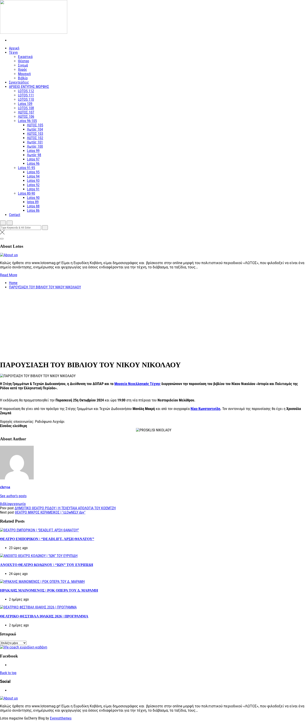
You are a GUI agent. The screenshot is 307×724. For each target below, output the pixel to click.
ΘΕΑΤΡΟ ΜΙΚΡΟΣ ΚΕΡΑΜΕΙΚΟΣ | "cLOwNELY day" (50, 512)
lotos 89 (33, 202)
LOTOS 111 (26, 95)
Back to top (8, 673)
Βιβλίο (23, 78)
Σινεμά (23, 65)
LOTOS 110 (26, 99)
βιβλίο (4, 504)
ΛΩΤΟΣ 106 (26, 116)
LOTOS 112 (26, 91)
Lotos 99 (33, 151)
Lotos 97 (33, 159)
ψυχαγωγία (17, 504)
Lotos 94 (33, 176)
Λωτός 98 (34, 155)
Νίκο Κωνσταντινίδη (205, 409)
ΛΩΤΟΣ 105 (35, 125)
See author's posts (13, 496)
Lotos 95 (33, 172)
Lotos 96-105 (27, 121)
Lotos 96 (33, 163)
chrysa (5, 487)
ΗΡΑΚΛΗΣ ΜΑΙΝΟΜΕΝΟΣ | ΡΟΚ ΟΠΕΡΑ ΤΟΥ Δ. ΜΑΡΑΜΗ (49, 590)
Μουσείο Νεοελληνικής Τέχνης (137, 384)
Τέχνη (13, 52)
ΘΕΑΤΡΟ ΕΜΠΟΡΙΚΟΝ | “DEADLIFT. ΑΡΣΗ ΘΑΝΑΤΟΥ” (47, 539)
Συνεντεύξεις (19, 82)
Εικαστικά (25, 57)
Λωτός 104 (35, 129)
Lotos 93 (33, 180)
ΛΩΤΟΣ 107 (26, 112)
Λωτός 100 (35, 146)
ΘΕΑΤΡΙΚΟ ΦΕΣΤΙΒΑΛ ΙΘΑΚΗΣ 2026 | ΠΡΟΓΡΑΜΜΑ (44, 616)
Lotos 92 (33, 185)
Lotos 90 (33, 198)
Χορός (22, 69)
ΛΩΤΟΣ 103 (35, 133)
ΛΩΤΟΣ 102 (35, 138)
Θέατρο (23, 61)
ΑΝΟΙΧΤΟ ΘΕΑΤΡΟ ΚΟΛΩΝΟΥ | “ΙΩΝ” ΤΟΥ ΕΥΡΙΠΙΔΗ (46, 565)
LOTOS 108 (26, 108)
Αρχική (14, 48)
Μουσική (24, 74)
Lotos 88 (33, 206)
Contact (14, 215)
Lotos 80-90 (26, 193)
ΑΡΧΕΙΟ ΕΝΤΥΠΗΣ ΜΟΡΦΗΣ (29, 87)
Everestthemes (60, 718)
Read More (8, 275)
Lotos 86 (33, 210)
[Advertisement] (153, 324)
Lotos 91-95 (26, 168)
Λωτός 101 (35, 142)
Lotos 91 (33, 189)
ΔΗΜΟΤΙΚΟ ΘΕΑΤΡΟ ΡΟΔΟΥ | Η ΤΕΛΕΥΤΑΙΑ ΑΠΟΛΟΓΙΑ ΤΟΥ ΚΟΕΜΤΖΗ (65, 508)
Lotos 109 (25, 104)
